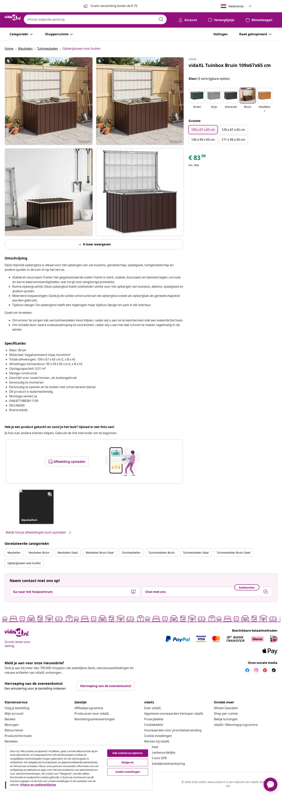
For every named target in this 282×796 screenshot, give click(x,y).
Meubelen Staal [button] (68, 552)
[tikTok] (274, 670)
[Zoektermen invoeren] (161, 19)
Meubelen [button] (14, 552)
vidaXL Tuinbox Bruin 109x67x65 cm (230, 65)
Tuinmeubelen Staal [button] (196, 552)
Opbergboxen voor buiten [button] (24, 563)
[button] (36, 507)
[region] (79, 767)
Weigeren (127, 762)
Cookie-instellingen (158, 736)
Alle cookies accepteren (127, 753)
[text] (197, 158)
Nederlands (236, 6)
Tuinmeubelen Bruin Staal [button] (233, 552)
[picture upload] (122, 462)
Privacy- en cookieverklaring (38, 784)
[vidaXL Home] (13, 17)
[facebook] (247, 670)
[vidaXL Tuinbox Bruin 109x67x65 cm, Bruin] (48, 101)
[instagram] (256, 670)
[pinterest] (265, 670)
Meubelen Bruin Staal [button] (100, 552)
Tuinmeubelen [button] (131, 552)
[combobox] (95, 19)
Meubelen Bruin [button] (39, 552)
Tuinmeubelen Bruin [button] (161, 552)
